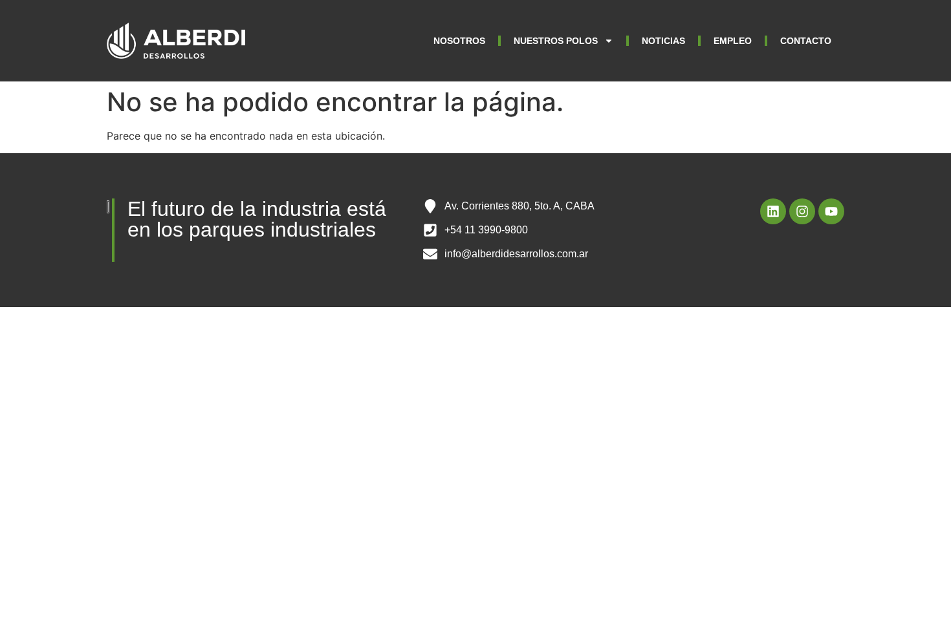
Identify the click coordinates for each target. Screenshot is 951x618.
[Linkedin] (773, 211)
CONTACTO (805, 41)
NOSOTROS (459, 41)
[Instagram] (802, 211)
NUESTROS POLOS (556, 41)
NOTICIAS (663, 41)
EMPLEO (733, 41)
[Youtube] (831, 211)
